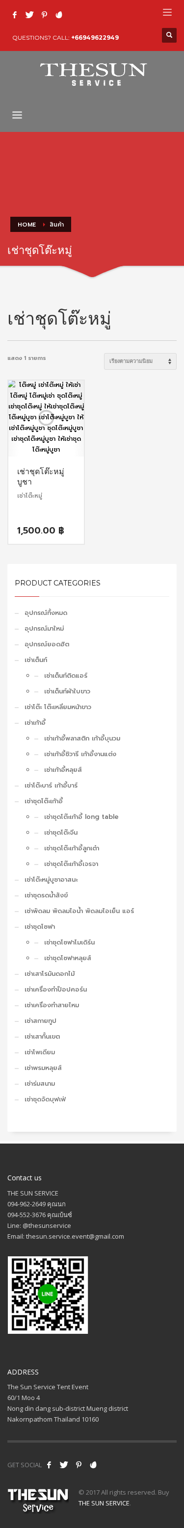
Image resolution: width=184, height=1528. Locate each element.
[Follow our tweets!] (63, 1464)
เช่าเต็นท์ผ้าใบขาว (67, 691)
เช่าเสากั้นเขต (42, 1036)
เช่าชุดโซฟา (40, 926)
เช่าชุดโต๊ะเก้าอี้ (44, 801)
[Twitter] (29, 14)
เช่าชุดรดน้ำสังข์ (46, 895)
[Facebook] (14, 14)
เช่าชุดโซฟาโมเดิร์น (69, 942)
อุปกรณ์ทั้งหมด (46, 612)
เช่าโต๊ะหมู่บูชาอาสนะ (51, 879)
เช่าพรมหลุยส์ (43, 1067)
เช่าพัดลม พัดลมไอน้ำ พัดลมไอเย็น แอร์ (79, 911)
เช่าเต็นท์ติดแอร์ (65, 675)
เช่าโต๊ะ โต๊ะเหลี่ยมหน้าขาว (58, 707)
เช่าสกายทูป (40, 1020)
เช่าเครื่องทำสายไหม (52, 1005)
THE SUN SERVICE (104, 1503)
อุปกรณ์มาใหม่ (44, 628)
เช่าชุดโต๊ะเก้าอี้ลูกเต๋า (71, 848)
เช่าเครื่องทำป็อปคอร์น (56, 989)
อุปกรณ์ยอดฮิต (47, 644)
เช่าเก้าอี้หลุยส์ (63, 769)
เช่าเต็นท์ (36, 659)
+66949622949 (95, 37)
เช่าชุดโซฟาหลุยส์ (67, 958)
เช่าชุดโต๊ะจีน (61, 832)
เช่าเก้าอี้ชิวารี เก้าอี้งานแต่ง (80, 754)
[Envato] (59, 14)
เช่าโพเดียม (40, 1052)
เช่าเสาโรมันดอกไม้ (50, 973)
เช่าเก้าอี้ (35, 722)
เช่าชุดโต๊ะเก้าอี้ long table (81, 816)
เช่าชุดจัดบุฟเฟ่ (45, 1099)
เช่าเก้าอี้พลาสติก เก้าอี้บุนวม (82, 738)
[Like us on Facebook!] (49, 1464)
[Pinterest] (44, 14)
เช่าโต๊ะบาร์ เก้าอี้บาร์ (51, 785)
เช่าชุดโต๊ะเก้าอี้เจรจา (71, 863)
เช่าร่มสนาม (40, 1083)
